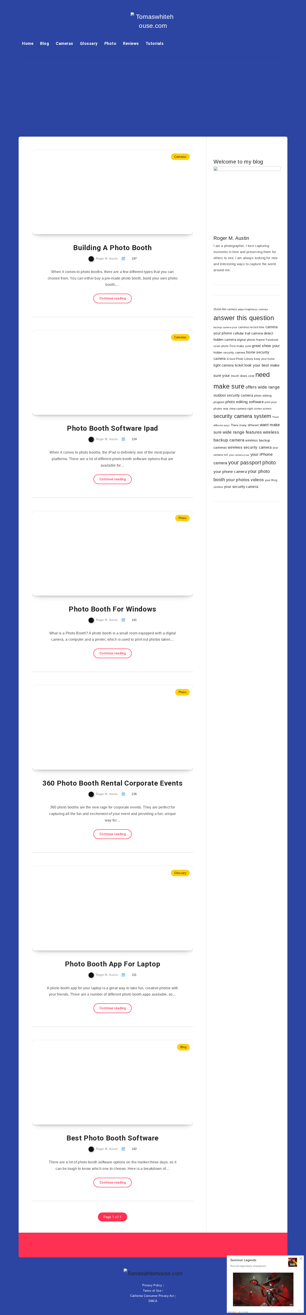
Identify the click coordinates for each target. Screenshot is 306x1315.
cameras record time (251, 327)
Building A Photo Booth (112, 247)
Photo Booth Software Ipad (112, 428)
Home (27, 43)
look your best (256, 365)
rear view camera (234, 408)
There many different (245, 425)
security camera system (242, 416)
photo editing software (244, 402)
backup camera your (225, 327)
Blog (44, 43)
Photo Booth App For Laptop (112, 964)
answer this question (243, 317)
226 (134, 794)
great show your (266, 346)
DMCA (153, 1301)
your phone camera (230, 472)
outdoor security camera (233, 395)
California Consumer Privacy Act (152, 1296)
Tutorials (155, 43)
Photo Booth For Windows (112, 609)
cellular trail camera (248, 333)
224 (134, 439)
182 (134, 1149)
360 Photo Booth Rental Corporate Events (112, 783)
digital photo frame (251, 339)
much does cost (242, 376)
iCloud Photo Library (240, 358)
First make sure (240, 346)
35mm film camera (225, 309)
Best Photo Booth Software (113, 1138)
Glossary (89, 43)
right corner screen (259, 408)
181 (134, 620)
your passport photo (252, 462)
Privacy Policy (152, 1285)
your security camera (241, 487)
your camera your (239, 455)
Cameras (64, 43)
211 (134, 974)
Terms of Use (152, 1290)
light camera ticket (228, 365)
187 (134, 258)
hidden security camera (229, 352)
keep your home (264, 358)
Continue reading (112, 298)
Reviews (131, 43)
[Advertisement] (153, 91)
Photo (110, 43)
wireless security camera (250, 447)
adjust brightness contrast (253, 309)
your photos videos (245, 479)
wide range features (242, 432)
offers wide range (263, 387)
